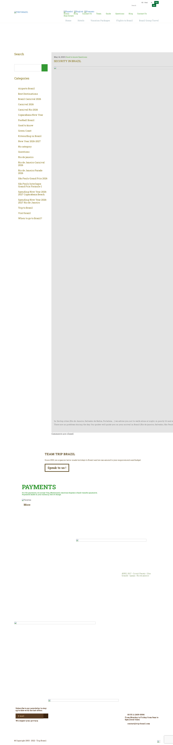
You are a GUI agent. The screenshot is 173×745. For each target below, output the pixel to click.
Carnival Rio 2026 (28, 109)
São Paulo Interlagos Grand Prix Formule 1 (30, 185)
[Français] (89, 11)
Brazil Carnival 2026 (29, 99)
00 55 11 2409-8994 (32, 2)
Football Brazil (26, 120)
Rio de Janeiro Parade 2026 (30, 172)
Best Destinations (28, 94)
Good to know (25, 125)
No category (25, 146)
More (27, 505)
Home (83, 38)
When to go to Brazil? (30, 218)
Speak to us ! (57, 468)
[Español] (68, 11)
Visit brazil (24, 213)
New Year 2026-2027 (29, 141)
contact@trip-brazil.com (82, 2)
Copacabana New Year (30, 115)
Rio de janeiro (25, 157)
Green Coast (24, 130)
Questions (24, 151)
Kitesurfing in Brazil (30, 136)
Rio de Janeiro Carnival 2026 (31, 164)
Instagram (86, 736)
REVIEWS (49, 544)
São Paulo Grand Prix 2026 (32, 178)
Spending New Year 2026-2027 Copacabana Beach (32, 193)
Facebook (80, 736)
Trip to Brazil (25, 207)
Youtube (92, 736)
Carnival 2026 (26, 104)
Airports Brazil (26, 88)
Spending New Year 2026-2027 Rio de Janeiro (32, 201)
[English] (78, 11)
